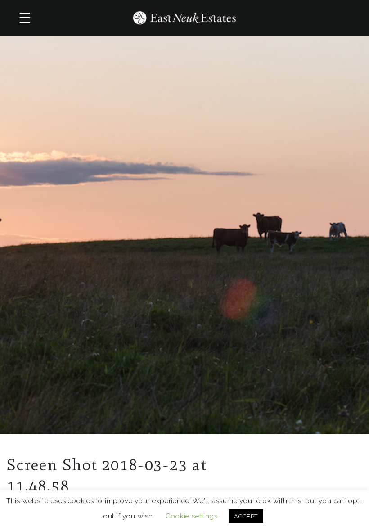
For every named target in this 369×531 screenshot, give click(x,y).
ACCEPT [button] (246, 516)
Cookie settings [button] (191, 516)
